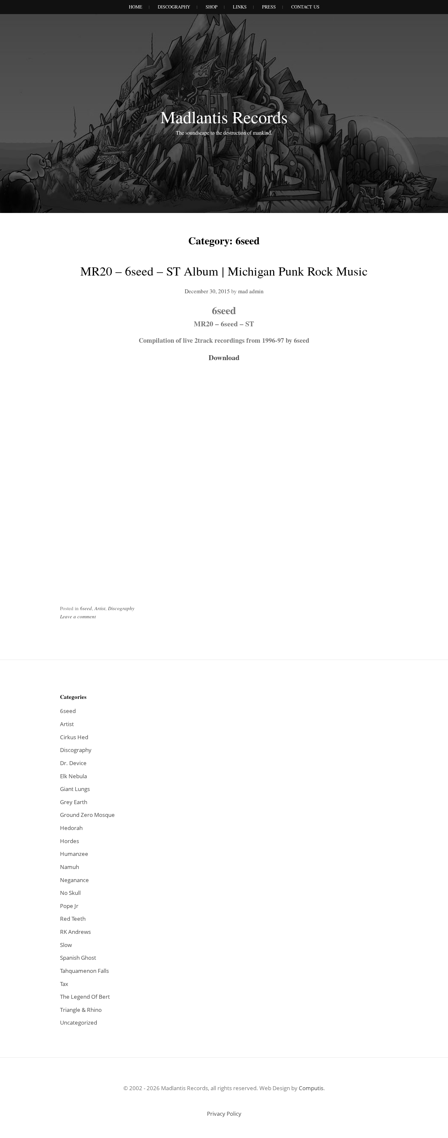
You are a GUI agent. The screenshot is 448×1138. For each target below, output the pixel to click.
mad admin (251, 291)
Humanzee (74, 854)
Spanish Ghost (78, 957)
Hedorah (71, 828)
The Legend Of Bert (85, 996)
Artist (99, 608)
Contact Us (305, 7)
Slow (66, 945)
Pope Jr (69, 906)
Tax (64, 984)
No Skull (70, 893)
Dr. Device (73, 763)
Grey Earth (73, 802)
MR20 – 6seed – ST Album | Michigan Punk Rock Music (224, 270)
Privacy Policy (224, 1113)
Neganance (74, 880)
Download (224, 357)
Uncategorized (78, 1022)
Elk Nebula (73, 776)
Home (135, 7)
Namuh (69, 867)
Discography (174, 7)
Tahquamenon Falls (84, 970)
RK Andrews (75, 931)
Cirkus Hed (74, 737)
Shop (211, 7)
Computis (311, 1088)
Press (269, 7)
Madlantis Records (224, 116)
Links (240, 7)
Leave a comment (78, 616)
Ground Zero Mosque (87, 815)
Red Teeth (73, 918)
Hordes (69, 841)
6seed (86, 608)
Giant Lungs (75, 789)
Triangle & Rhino (81, 1009)
